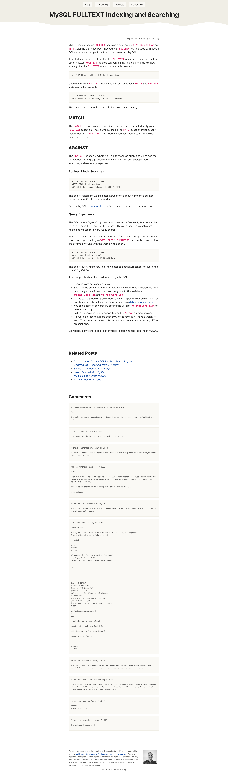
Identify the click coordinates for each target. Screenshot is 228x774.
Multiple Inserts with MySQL (90, 375)
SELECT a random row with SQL (92, 368)
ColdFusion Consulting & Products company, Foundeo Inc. (101, 754)
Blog (87, 4)
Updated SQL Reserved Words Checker (96, 364)
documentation (95, 206)
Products (119, 4)
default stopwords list (141, 302)
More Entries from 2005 (87, 379)
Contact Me (137, 4)
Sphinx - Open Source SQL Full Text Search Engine (103, 361)
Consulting (102, 4)
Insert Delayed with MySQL (89, 372)
